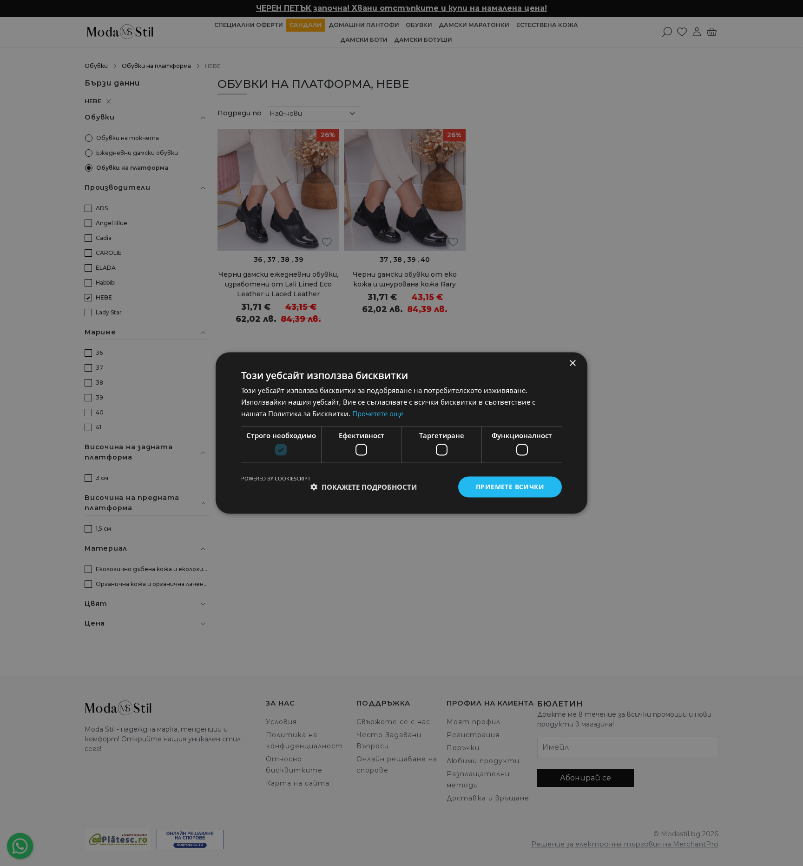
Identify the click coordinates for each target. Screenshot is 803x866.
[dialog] (401, 433)
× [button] (572, 363)
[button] (363, 487)
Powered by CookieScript (275, 478)
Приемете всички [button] (510, 486)
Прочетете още (377, 413)
